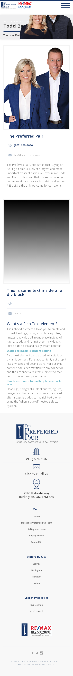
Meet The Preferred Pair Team (36, 522)
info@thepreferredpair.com (28, 154)
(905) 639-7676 (23, 145)
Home (36, 516)
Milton (36, 583)
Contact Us (36, 542)
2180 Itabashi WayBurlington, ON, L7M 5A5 (36, 495)
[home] (16, 5)
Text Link (18, 313)
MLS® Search (36, 611)
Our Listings (36, 604)
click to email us (36, 473)
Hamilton (36, 576)
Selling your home (37, 529)
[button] (67, 5)
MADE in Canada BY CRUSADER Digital (36, 665)
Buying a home (36, 535)
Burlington (36, 570)
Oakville (36, 563)
